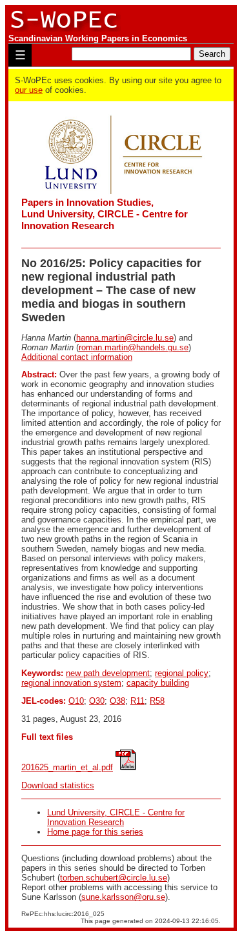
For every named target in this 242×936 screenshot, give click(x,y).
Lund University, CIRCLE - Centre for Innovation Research (116, 817)
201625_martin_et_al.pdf (67, 767)
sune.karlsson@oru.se (123, 897)
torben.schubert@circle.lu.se (113, 877)
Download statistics (57, 785)
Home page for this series (95, 832)
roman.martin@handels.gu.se (133, 347)
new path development (108, 673)
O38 (117, 701)
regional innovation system (71, 683)
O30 (97, 701)
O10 (76, 701)
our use (29, 90)
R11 (137, 701)
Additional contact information (76, 357)
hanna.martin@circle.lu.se (125, 338)
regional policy (181, 673)
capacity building (157, 683)
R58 (157, 701)
